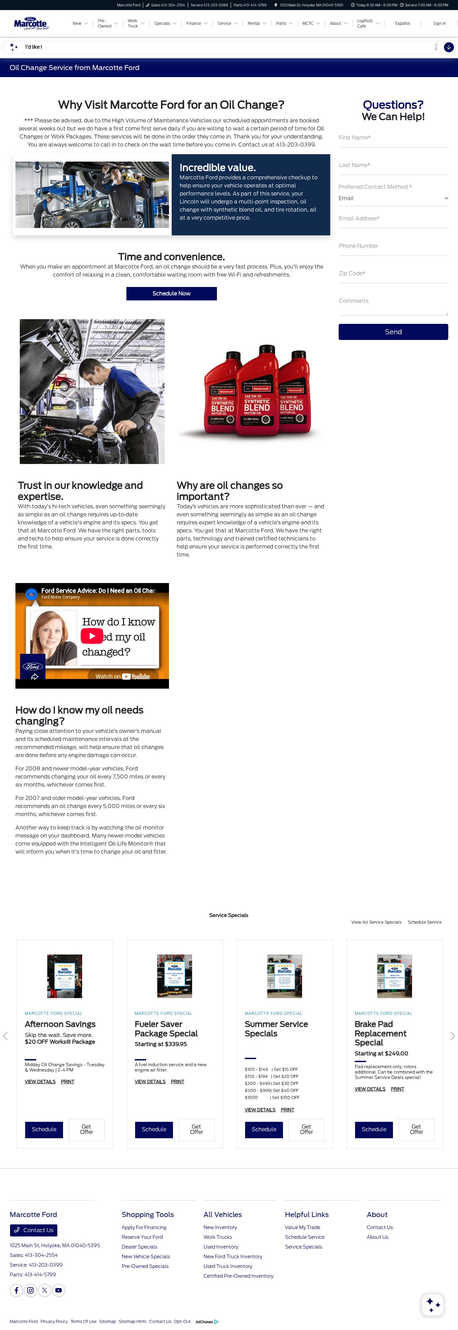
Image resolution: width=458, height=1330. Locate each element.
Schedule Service (425, 922)
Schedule (44, 1129)
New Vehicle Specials (146, 1256)
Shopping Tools (148, 1215)
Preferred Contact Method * (375, 187)
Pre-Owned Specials (145, 1266)
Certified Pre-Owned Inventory (238, 1276)
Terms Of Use (83, 1321)
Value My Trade (302, 1227)
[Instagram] (30, 1290)
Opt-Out (182, 1321)
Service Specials (303, 1247)
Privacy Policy (54, 1321)
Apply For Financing (144, 1227)
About (377, 1215)
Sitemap (107, 1321)
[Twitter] (44, 1290)
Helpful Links (307, 1215)
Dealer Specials (139, 1247)
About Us (377, 1237)
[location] (276, 5)
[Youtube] (58, 1290)
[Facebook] (16, 1290)
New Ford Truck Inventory (233, 1256)
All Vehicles (223, 1215)
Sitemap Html (133, 1321)
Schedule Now (171, 293)
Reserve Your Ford (142, 1237)
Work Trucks (218, 1237)
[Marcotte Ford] (40, 23)
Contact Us (37, 1230)
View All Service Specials (376, 922)
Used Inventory (221, 1247)
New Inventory (220, 1227)
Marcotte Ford (24, 1321)
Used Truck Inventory (228, 1266)
